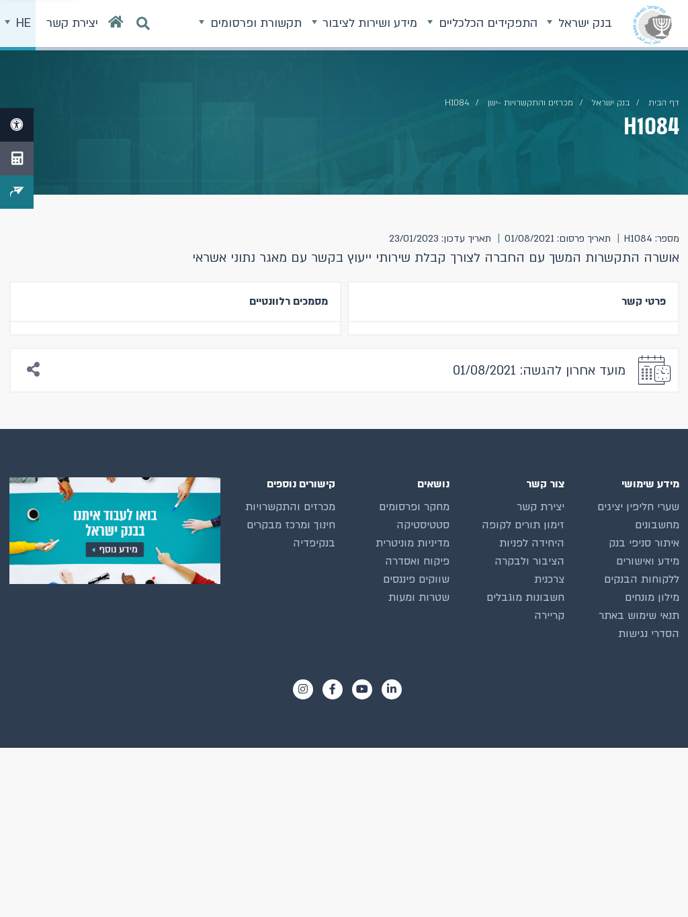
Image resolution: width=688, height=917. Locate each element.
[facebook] (332, 689)
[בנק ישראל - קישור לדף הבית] (652, 24)
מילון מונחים (652, 597)
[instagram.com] (303, 689)
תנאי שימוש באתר (639, 615)
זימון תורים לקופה (523, 525)
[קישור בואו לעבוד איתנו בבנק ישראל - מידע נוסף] (114, 530)
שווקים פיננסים (416, 579)
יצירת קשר (540, 506)
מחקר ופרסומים (414, 506)
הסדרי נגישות (648, 633)
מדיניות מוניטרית (412, 543)
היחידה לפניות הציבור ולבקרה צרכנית (529, 561)
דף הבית (663, 103)
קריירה (549, 615)
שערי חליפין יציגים (638, 506)
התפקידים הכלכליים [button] (486, 23)
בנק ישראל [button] (583, 23)
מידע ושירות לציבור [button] (368, 23)
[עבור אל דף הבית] (115, 25)
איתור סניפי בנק (644, 543)
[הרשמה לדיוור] (17, 192)
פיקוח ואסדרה (417, 561)
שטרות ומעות (418, 597)
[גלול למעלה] (654, 883)
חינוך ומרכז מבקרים (291, 525)
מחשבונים (657, 525)
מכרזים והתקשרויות (290, 506)
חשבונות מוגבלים (525, 597)
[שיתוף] (33, 370)
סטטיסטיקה (422, 525)
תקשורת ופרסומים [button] (254, 23)
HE (22, 23)
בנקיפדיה (314, 543)
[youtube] (362, 689)
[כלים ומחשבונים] (17, 158)
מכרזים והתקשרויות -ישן (530, 103)
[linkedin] (392, 689)
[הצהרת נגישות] (17, 125)
